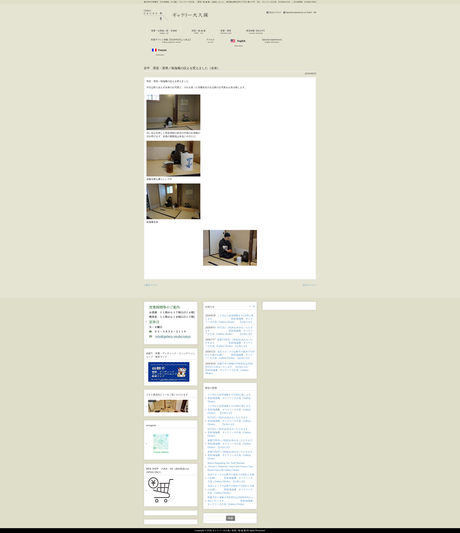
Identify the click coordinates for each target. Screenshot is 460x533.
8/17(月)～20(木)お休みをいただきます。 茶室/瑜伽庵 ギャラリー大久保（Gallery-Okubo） (231, 432)
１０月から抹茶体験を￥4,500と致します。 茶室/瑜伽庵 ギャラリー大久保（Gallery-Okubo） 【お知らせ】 (231, 409)
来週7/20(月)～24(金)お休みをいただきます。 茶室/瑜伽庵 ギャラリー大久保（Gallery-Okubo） (231, 455)
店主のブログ (275, 12)
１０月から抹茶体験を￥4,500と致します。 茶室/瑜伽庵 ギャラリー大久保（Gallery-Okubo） (231, 398)
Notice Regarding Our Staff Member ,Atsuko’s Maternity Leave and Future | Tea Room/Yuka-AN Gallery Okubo (230, 466)
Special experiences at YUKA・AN (301, 12)
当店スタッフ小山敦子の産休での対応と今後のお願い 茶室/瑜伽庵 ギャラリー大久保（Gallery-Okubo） (231, 489)
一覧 (253, 306)
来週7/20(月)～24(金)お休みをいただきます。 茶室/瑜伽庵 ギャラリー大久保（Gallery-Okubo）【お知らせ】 (231, 443)
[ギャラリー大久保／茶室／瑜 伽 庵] (176, 19)
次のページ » (309, 285)
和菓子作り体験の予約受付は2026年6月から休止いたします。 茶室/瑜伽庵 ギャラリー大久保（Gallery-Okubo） (231, 501)
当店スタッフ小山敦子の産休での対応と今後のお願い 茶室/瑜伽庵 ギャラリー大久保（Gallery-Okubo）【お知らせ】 (231, 478)
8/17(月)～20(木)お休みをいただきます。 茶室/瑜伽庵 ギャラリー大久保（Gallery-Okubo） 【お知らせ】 (231, 421)
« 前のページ (150, 285)
